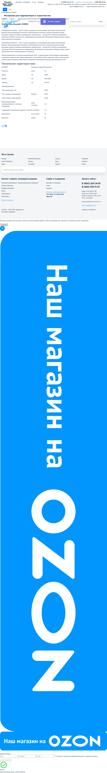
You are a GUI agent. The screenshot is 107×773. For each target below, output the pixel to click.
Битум (3, 191)
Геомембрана (6, 194)
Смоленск (31, 164)
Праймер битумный (8, 188)
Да (5, 9)
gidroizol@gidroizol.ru (76, 6)
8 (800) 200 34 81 (91, 183)
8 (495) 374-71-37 (67, 2)
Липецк (30, 161)
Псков (84, 164)
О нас (34, 2)
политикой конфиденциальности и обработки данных (80, 756)
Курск (3, 164)
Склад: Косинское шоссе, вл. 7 (95, 6)
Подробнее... (85, 221)
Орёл (57, 161)
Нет (10, 9)
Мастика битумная (7, 185)
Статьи (48, 185)
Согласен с (76, 756)
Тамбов (57, 164)
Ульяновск (85, 159)
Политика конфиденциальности (56, 192)
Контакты (40, 2)
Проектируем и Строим (9, 12)
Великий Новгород (34, 159)
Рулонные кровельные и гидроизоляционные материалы (20, 183)
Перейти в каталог (7, 200)
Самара (57, 159)
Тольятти (84, 161)
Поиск (101, 21)
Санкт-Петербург (7, 161)
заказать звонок (6, 760)
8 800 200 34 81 (100, 2)
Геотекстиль (5, 196)
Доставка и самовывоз (23, 2)
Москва (4, 159)
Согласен (4, 225)
